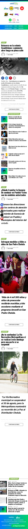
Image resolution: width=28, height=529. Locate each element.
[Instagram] (1, 208)
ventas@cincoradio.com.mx (8, 525)
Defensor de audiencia (18, 520)
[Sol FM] (6, 14)
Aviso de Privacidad (8, 520)
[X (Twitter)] (1, 211)
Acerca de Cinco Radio (14, 523)
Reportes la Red (19, 526)
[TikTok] (1, 215)
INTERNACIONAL (8, 28)
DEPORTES (21, 28)
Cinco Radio (10, 54)
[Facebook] (1, 204)
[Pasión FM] (16, 8)
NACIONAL (21, 26)
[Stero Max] (11, 14)
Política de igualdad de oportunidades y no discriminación (13, 521)
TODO (15, 26)
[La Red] (6, 8)
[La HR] (22, 8)
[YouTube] (1, 218)
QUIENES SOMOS (8, 26)
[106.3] (16, 14)
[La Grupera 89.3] (11, 8)
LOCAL (15, 28)
